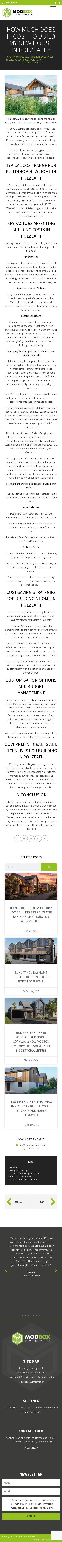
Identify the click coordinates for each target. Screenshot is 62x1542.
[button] (17, 838)
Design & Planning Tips (20, 1170)
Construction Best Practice (23, 1179)
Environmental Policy (47, 1407)
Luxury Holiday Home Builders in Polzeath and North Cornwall (31, 977)
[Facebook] (55, 3)
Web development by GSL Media (46, 1539)
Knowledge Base (21, 57)
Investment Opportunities (21, 1377)
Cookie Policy (26, 1407)
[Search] (49, 867)
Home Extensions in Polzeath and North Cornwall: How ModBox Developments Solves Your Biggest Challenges (31, 1042)
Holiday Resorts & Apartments (31, 1372)
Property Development (31, 1368)
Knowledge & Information (31, 1381)
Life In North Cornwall (32, 62)
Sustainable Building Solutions (24, 1173)
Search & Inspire (46, 1377)
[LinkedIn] (59, 3)
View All (13, 1167)
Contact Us (10, 1407)
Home (8, 57)
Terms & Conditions (31, 1412)
